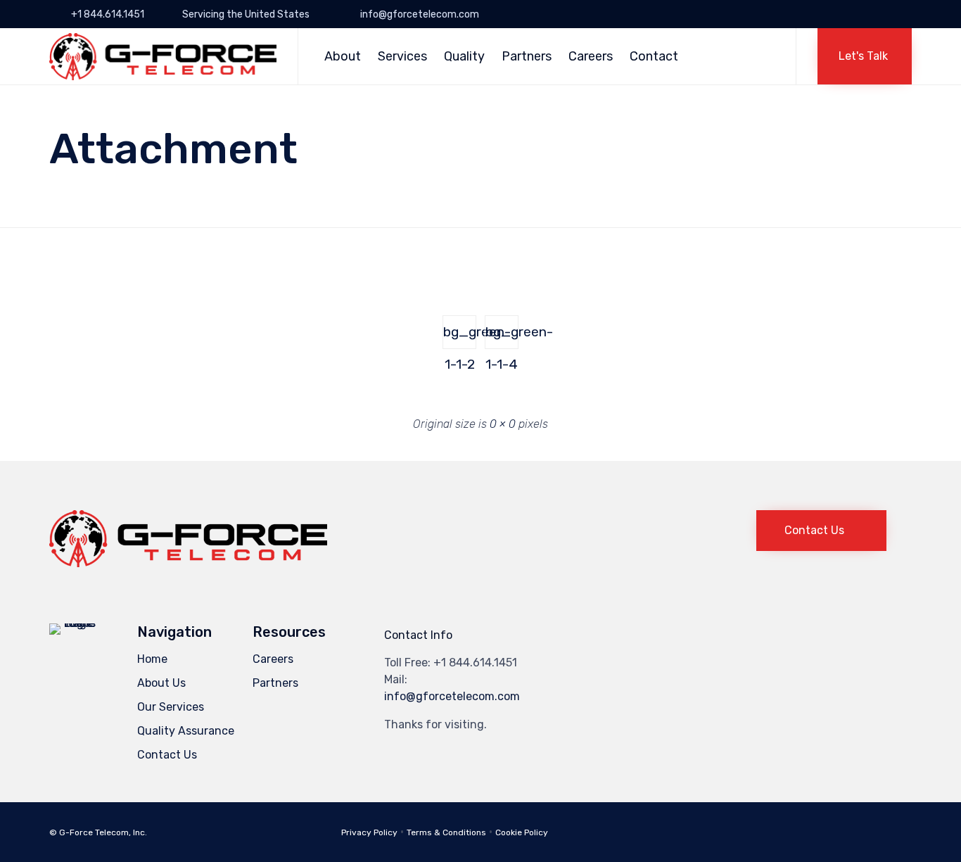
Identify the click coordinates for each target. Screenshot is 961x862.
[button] (864, 56)
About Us (161, 683)
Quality (464, 56)
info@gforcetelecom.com (452, 696)
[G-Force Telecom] (162, 56)
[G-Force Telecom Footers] (188, 563)
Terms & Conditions (446, 832)
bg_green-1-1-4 (501, 336)
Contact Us (167, 754)
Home (152, 659)
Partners (527, 56)
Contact (654, 56)
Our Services (170, 707)
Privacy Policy (369, 832)
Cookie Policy (521, 832)
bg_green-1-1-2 (459, 336)
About (342, 56)
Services (402, 56)
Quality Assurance (185, 730)
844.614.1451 (483, 662)
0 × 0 (503, 424)
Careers (590, 56)
